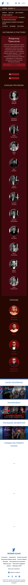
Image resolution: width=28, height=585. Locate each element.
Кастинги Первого (22, 559)
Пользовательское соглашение (17, 561)
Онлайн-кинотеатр (22, 557)
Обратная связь (7, 563)
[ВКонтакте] (14, 74)
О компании (4, 557)
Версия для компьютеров (14, 568)
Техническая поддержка (19, 563)
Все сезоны (20, 26)
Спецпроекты (12, 557)
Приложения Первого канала (8, 559)
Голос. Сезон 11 (8, 8)
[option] (14, 392)
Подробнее (14, 64)
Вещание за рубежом (15, 572)
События (9, 565)
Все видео (5, 561)
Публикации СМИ (16, 565)
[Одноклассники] (14, 78)
